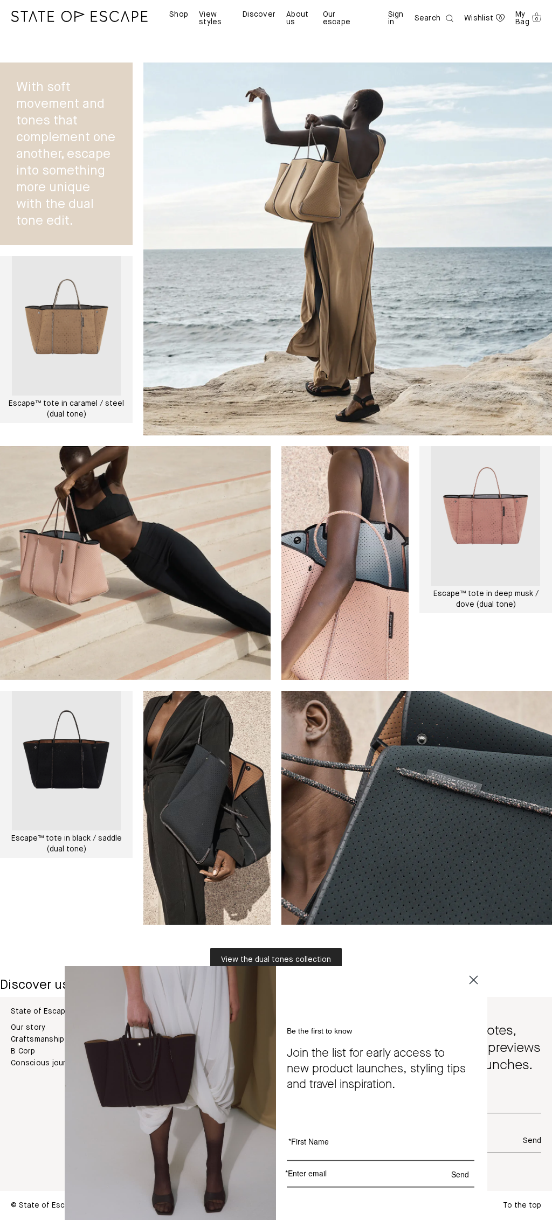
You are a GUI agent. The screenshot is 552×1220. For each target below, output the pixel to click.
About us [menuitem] (297, 18)
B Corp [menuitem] (23, 1051)
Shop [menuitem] (178, 14)
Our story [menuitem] (28, 1027)
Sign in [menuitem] (396, 18)
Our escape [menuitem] (337, 18)
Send (532, 1141)
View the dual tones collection (276, 959)
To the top (522, 1205)
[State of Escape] (79, 16)
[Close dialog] (473, 980)
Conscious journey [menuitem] (45, 1063)
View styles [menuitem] (210, 18)
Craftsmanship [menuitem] (37, 1039)
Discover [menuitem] (259, 14)
